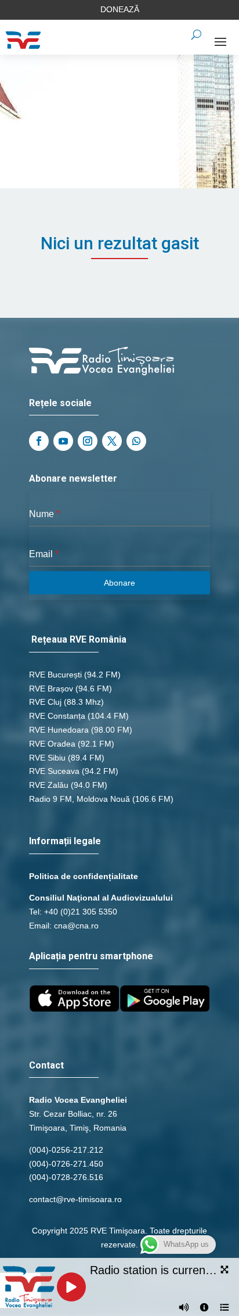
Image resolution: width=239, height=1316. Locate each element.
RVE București (55, 674)
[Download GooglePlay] (164, 1008)
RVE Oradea (52, 743)
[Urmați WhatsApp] (136, 441)
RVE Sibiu (47, 757)
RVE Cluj (45, 702)
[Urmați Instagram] (87, 441)
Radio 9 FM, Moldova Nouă (79, 799)
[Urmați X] (112, 441)
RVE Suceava (54, 771)
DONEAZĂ (119, 9)
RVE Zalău (48, 785)
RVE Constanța (57, 715)
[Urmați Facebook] (39, 441)
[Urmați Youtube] (63, 441)
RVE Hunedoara (59, 729)
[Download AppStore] (74, 1008)
